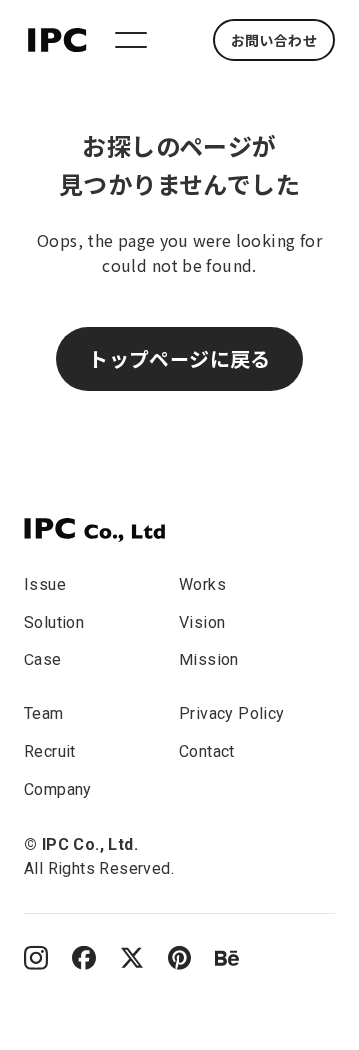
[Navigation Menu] (131, 40)
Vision (202, 622)
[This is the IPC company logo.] (57, 37)
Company (58, 789)
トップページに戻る (179, 358)
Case (43, 660)
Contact (207, 751)
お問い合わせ (274, 40)
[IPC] (94, 530)
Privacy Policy (232, 713)
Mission (209, 660)
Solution (54, 622)
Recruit (50, 751)
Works (203, 584)
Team (44, 713)
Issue (45, 584)
